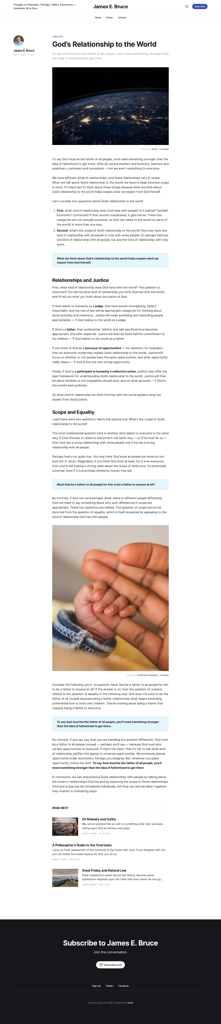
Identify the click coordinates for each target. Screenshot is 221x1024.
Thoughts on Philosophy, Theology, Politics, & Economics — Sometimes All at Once (44, 6)
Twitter (109, 985)
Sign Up (96, 985)
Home (98, 17)
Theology (57, 36)
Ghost (130, 1002)
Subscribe (199, 6)
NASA (154, 149)
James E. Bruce (110, 6)
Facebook (123, 985)
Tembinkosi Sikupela (147, 675)
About (109, 17)
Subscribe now (113, 964)
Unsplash (164, 149)
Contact (122, 17)
